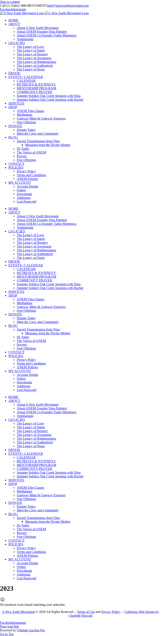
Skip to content (10, 2)
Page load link (9, 626)
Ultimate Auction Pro (31, 630)
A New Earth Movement (18, 612)
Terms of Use (86, 612)
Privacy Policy (111, 612)
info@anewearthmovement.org (68, 5)
